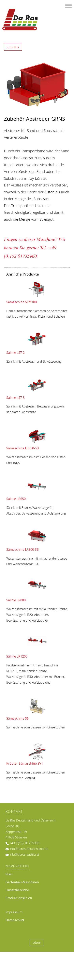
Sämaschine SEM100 (21, 302)
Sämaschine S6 (17, 718)
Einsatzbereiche (17, 890)
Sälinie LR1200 (16, 656)
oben (37, 942)
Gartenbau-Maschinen (22, 882)
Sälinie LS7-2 (15, 352)
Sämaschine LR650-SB (22, 448)
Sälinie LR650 (16, 499)
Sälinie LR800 (16, 600)
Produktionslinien (19, 898)
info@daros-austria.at (24, 854)
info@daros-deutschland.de (28, 849)
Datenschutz (15, 920)
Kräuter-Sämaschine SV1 (24, 763)
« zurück (13, 47)
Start (9, 874)
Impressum (14, 912)
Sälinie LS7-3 (15, 397)
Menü (68, 5)
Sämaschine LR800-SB (22, 549)
